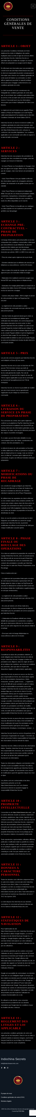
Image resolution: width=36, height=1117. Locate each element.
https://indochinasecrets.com (22, 812)
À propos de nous (6, 1093)
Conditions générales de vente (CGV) (12, 1097)
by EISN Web (20, 1111)
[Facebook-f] (1, 1068)
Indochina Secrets (13, 1059)
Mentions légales (6, 1101)
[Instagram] (7, 1068)
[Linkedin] (4, 1068)
